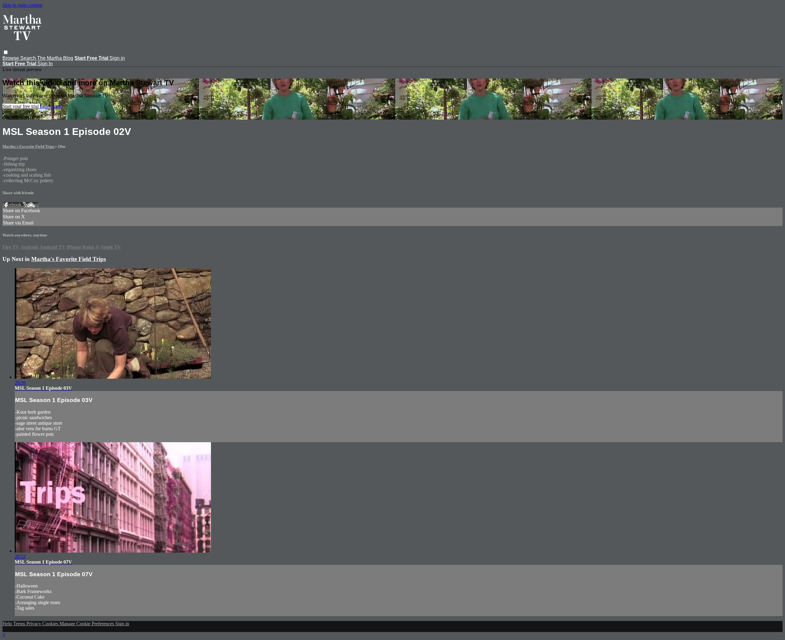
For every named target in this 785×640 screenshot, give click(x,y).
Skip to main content (22, 5)
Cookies (50, 623)
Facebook (12, 204)
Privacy (34, 623)
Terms (19, 623)
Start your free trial (21, 106)
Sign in (117, 58)
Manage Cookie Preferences (87, 623)
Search (28, 58)
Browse (11, 58)
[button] (6, 52)
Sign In (45, 63)
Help (7, 623)
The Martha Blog (55, 58)
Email (33, 204)
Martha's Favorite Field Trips (28, 146)
